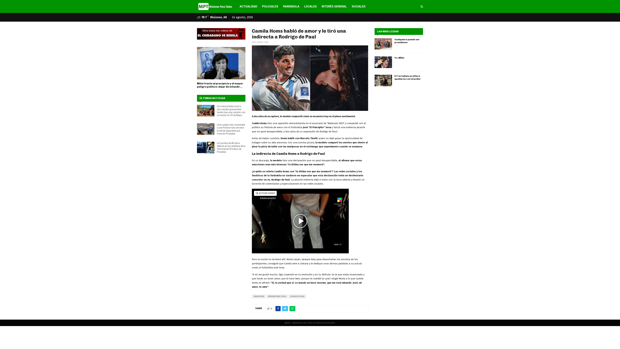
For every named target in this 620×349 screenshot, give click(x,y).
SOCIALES (359, 6)
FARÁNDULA (291, 6)
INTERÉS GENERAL (334, 6)
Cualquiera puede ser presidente (407, 41)
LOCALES (310, 6)
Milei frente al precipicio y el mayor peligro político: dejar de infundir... (220, 85)
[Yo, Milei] (383, 62)
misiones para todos (277, 296)
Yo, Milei (399, 57)
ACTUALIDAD (248, 6)
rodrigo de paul (297, 296)
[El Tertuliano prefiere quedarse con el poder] (383, 80)
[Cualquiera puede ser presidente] (383, 44)
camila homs (258, 296)
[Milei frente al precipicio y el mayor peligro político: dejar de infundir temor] (221, 63)
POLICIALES (270, 6)
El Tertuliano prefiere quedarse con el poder (407, 77)
